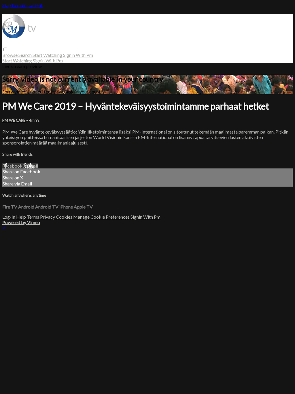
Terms (33, 216)
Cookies (64, 216)
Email (32, 165)
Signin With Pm (78, 55)
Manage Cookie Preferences (102, 216)
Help (21, 216)
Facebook (12, 165)
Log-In (8, 216)
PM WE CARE (14, 120)
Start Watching (48, 55)
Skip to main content (22, 5)
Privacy (48, 216)
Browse (10, 55)
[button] (5, 49)
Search (25, 55)
